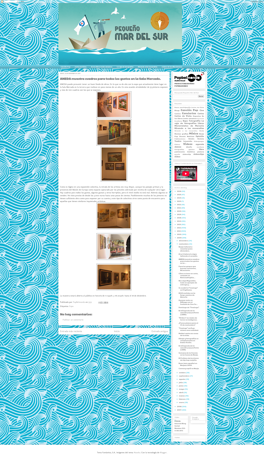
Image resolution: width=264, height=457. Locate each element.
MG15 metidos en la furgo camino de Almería (187, 295)
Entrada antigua (160, 331)
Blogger (163, 452)
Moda (201, 131)
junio (181, 386)
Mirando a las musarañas (147, 67)
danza (177, 146)
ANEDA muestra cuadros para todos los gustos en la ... (189, 261)
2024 (179, 198)
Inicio (117, 331)
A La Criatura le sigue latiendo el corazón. (188, 255)
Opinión (200, 136)
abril (181, 392)
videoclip (187, 154)
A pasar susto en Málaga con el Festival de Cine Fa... (188, 302)
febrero (182, 399)
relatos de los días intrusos (172, 67)
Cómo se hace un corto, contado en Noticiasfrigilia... (188, 275)
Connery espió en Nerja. (189, 368)
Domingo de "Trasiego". (189, 307)
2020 (179, 211)
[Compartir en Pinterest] (107, 303)
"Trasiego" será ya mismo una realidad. (189, 329)
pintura (200, 152)
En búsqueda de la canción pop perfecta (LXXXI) (189, 312)
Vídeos (187, 144)
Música (193, 133)
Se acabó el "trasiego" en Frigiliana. (188, 289)
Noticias (190, 136)
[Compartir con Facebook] (105, 303)
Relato (191, 139)
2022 (179, 204)
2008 (179, 406)
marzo (182, 396)
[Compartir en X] (103, 303)
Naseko (137, 452)
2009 (179, 237)
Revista (200, 139)
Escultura (178, 121)
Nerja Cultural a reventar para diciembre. (185, 249)
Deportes (197, 116)
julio (181, 382)
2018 (179, 217)
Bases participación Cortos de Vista (189, 107)
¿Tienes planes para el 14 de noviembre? (188, 324)
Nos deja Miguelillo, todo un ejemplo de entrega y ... (188, 282)
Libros (201, 123)
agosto (182, 379)
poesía (177, 154)
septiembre (184, 376)
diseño (189, 147)
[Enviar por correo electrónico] (99, 303)
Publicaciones (179, 139)
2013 (179, 224)
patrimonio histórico (184, 152)
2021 (179, 208)
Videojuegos (199, 141)
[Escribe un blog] (101, 303)
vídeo (177, 156)
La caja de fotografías (125, 67)
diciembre (183, 240)
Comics (177, 113)
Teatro (177, 141)
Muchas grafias (181, 134)
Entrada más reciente (71, 331)
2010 (179, 234)
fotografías (179, 149)
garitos (192, 149)
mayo (181, 389)
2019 (179, 214)
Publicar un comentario (73, 319)
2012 (179, 227)
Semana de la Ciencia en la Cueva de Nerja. (188, 354)
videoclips (198, 154)
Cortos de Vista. (81, 67)
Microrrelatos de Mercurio (189, 125)
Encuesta (200, 118)
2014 (179, 221)
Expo (71, 306)
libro (201, 149)
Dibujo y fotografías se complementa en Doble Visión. (189, 340)
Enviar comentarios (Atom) (120, 338)
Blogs (177, 110)
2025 (179, 194)
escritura (200, 147)
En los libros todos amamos (101, 67)
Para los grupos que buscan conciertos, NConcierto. (187, 268)
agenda (200, 144)
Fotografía (194, 120)
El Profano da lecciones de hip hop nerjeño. (189, 359)
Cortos (200, 113)
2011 (179, 231)
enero (181, 402)
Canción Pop (65, 67)
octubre (182, 372)
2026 (179, 191)
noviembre (184, 244)
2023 (179, 201)
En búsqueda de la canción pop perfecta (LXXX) (189, 348)
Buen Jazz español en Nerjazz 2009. (188, 364)
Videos (177, 144)
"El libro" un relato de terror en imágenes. (188, 319)
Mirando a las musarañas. (186, 131)
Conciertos (189, 113)
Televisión (187, 141)
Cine (202, 110)
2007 (179, 410)
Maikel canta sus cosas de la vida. (188, 334)
